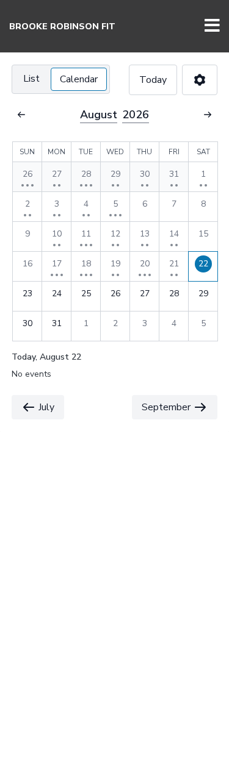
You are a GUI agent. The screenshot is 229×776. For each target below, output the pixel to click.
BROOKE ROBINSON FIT (62, 26)
